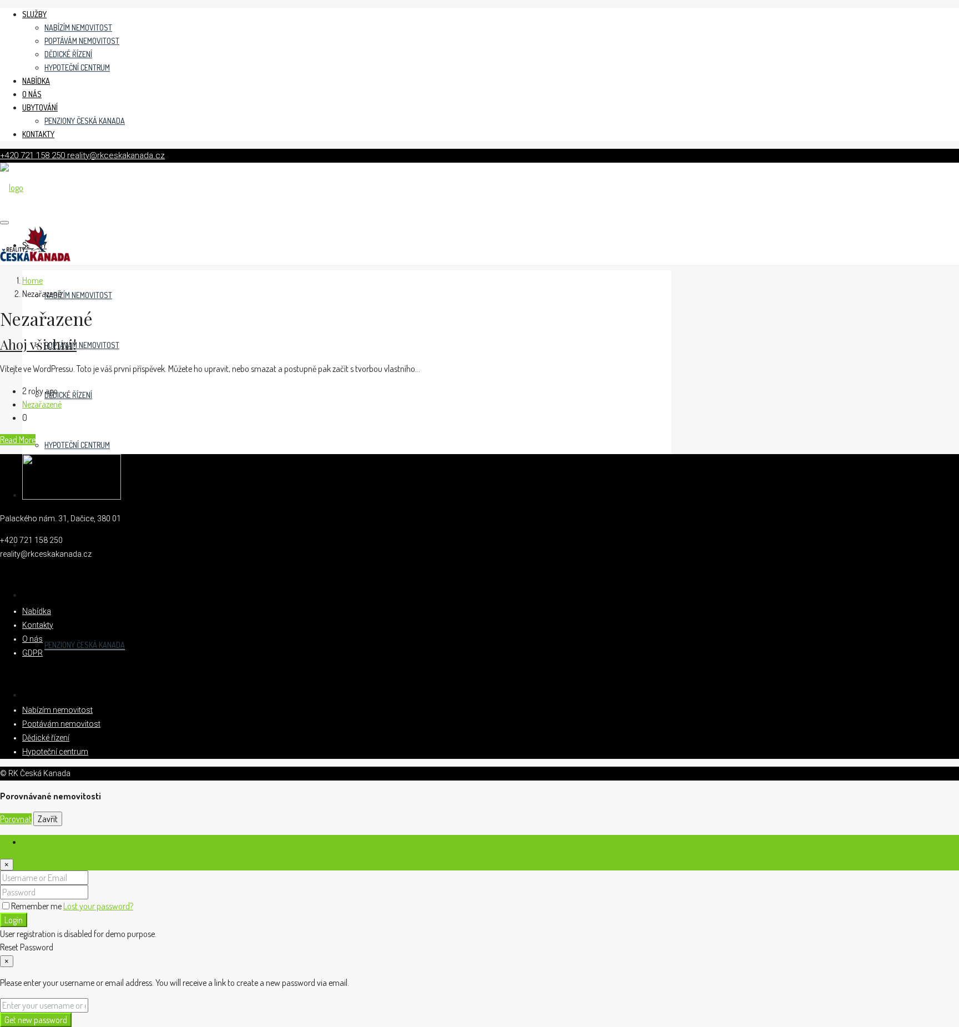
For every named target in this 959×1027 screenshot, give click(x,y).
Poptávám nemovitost (81, 41)
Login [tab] (31, 841)
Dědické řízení (68, 54)
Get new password (35, 1019)
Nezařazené (42, 404)
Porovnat (16, 818)
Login (13, 919)
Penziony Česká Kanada (84, 120)
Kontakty (38, 134)
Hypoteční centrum (77, 67)
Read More (18, 439)
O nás (32, 94)
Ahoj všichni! (38, 344)
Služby (34, 14)
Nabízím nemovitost (78, 27)
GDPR (32, 652)
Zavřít (48, 818)
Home (32, 280)
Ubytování (40, 107)
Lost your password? (98, 906)
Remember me (37, 906)
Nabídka (36, 80)
